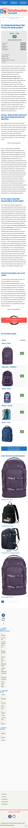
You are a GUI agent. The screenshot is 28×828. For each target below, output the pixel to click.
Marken (3, 635)
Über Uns (4, 794)
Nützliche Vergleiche (23, 2)
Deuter (3, 723)
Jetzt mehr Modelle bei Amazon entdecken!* (14, 320)
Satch (3, 694)
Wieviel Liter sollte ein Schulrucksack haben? (3, 661)
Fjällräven (3, 698)
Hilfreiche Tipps (5, 2)
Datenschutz (5, 801)
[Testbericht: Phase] (10, 513)
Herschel (3, 703)
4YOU (3, 715)
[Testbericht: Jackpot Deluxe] (10, 540)
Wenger (3, 713)
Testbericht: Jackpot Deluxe (10, 553)
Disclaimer (4, 804)
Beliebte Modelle (3, 651)
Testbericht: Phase (7, 526)
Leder (3, 740)
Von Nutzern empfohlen (14, 2)
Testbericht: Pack (7, 597)
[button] (3, 615)
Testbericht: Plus (7, 499)
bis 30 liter (3, 638)
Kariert (3, 737)
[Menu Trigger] (1, 11)
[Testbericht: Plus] (14, 478)
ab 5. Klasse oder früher (2, 684)
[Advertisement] (11, 765)
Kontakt (4, 796)
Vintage (3, 733)
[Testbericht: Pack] (14, 575)
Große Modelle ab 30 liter (3, 644)
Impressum (5, 799)
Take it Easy (3, 718)
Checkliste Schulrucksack (3, 678)
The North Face (2, 707)
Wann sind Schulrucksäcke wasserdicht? (3, 670)
